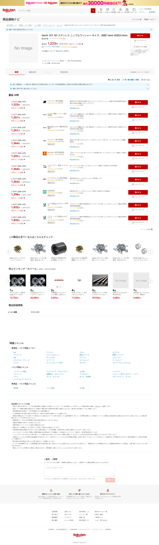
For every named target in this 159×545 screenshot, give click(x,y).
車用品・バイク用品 (25, 25)
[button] (107, 10)
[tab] (17, 72)
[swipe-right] (150, 251)
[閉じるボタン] (151, 30)
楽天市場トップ (12, 25)
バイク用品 (37, 25)
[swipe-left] (8, 251)
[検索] (93, 10)
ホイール (59, 25)
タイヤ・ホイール (48, 25)
